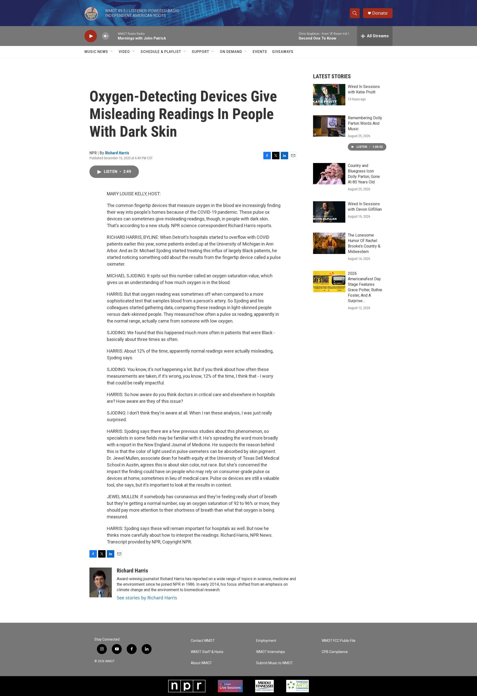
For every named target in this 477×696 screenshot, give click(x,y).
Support (200, 52)
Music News (96, 52)
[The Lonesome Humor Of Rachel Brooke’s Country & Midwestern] (329, 243)
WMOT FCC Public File (339, 641)
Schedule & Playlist (161, 52)
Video (124, 52)
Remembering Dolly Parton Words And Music (365, 123)
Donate (380, 13)
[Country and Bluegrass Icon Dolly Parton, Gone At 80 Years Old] (329, 173)
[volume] (105, 36)
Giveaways (282, 52)
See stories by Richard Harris (147, 598)
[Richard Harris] (100, 582)
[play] (91, 36)
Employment (266, 641)
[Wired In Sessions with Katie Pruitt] (329, 94)
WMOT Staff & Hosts (207, 652)
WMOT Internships (270, 652)
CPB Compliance (335, 652)
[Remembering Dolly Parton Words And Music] (329, 126)
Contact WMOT (203, 641)
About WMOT (201, 663)
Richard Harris (117, 152)
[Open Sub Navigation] (112, 52)
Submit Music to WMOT (274, 663)
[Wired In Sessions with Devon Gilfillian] (329, 212)
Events (260, 52)
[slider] (113, 36)
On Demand (231, 52)
